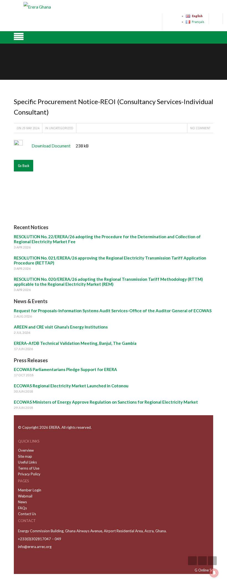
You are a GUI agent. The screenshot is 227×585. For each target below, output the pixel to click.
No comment (200, 128)
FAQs (22, 508)
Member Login (29, 490)
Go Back (23, 165)
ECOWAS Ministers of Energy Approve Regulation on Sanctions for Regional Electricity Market (106, 401)
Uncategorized (61, 128)
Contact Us (27, 514)
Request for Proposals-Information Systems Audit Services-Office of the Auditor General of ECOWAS (112, 310)
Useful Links (27, 462)
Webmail (25, 496)
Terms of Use (28, 468)
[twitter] (212, 560)
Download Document (51, 145)
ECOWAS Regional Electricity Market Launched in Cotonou (71, 385)
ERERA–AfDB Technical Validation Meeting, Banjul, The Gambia (75, 343)
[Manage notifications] (214, 572)
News (22, 502)
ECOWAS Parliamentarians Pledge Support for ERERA (65, 369)
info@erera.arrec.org (34, 546)
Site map (25, 456)
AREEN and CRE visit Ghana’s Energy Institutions (61, 326)
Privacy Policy (29, 474)
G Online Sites (206, 570)
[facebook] (192, 560)
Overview (26, 450)
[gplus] (202, 560)
